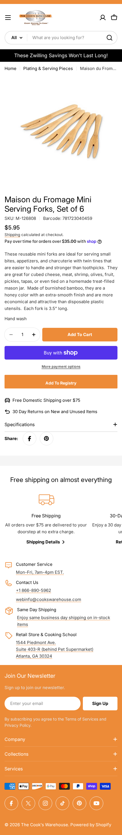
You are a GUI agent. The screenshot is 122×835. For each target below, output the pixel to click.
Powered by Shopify (90, 824)
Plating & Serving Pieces (48, 68)
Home (10, 68)
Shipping (12, 234)
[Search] (109, 37)
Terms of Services (81, 719)
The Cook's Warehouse (44, 824)
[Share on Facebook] (29, 438)
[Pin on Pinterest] (46, 438)
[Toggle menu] (8, 17)
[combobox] (61, 37)
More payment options (61, 366)
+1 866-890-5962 (33, 590)
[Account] (102, 17)
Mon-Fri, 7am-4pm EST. (40, 572)
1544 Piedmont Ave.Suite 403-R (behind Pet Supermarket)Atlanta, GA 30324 (54, 649)
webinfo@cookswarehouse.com (48, 599)
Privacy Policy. (18, 725)
